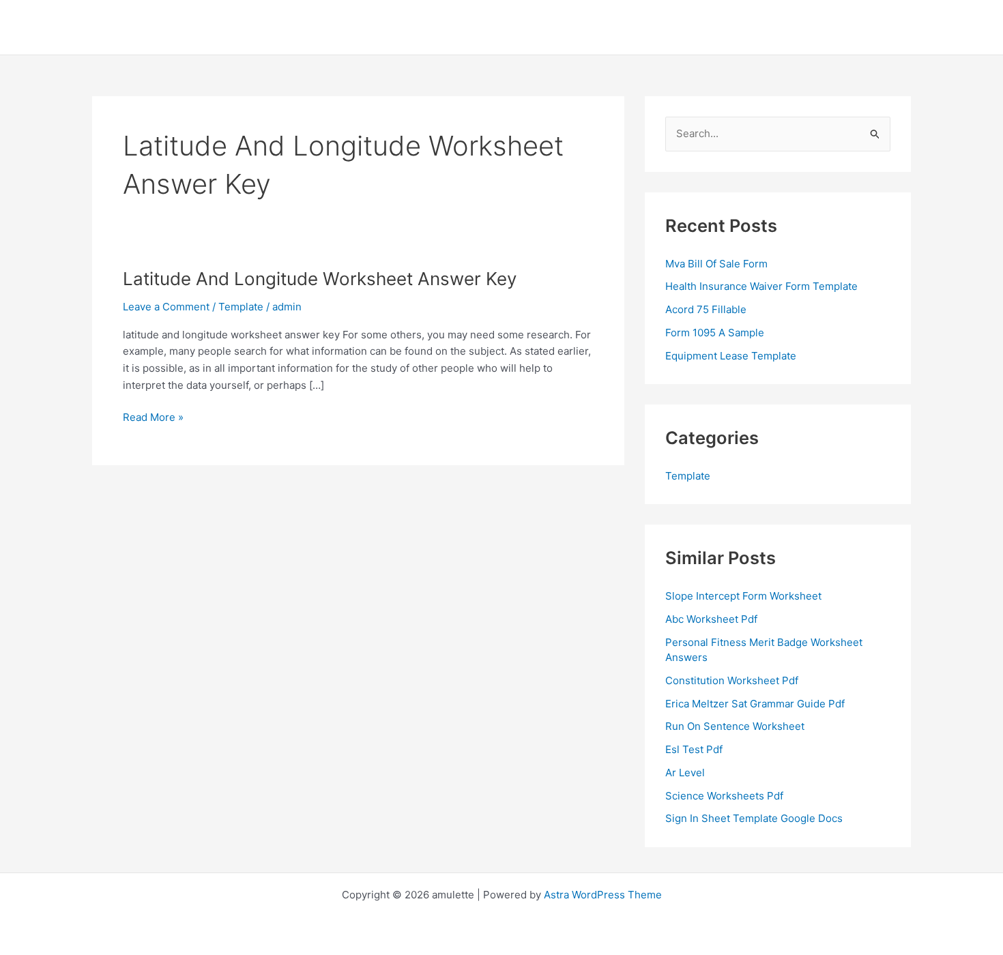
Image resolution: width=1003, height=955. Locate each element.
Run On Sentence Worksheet (734, 726)
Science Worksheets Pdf (724, 795)
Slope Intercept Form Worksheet (743, 595)
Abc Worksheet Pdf (711, 619)
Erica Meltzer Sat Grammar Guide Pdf (755, 703)
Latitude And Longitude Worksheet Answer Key (320, 278)
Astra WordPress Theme (603, 894)
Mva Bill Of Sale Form (716, 263)
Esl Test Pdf (694, 749)
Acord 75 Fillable (705, 309)
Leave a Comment (166, 306)
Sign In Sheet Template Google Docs (754, 818)
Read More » (153, 418)
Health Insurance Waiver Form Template (761, 286)
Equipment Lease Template (730, 355)
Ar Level (685, 772)
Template (240, 306)
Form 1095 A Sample (714, 332)
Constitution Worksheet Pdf (731, 680)
